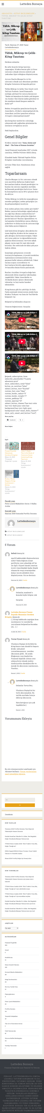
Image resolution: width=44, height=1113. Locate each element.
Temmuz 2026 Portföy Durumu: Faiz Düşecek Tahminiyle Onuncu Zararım (19, 830)
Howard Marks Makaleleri (13, 972)
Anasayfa (7, 13)
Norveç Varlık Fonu (11, 987)
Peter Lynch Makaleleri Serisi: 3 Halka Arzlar (20, 505)
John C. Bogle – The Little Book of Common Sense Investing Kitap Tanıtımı (27, 455)
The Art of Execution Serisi (13, 1024)
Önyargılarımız (10, 994)
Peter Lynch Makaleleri (12, 1001)
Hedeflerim (9, 957)
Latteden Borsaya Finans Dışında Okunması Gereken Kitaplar (19, 614)
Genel (7, 950)
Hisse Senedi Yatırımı (12, 965)
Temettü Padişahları (11, 1016)
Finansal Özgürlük (11, 943)
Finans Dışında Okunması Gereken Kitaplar (11, 453)
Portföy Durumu (10, 1009)
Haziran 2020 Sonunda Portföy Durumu (21, 513)
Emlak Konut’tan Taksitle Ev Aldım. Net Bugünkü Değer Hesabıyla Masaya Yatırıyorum (20, 837)
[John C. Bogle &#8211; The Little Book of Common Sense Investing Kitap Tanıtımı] (28, 446)
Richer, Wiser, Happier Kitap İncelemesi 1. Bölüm (10, 482)
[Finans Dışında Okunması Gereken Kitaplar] (12, 446)
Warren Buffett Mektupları (13, 1038)
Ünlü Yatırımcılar (10, 1031)
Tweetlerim (9, 814)
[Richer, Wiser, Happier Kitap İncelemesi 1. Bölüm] (12, 474)
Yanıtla (25, 580)
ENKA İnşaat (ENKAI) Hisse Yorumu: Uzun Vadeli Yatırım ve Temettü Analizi (21, 852)
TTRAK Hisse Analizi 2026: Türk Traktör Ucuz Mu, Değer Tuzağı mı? (21, 845)
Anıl (33, 911)
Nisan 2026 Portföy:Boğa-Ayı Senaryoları (18, 858)
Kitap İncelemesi (15, 535)
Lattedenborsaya (12, 47)
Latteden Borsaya (31, 4)
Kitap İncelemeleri (24, 13)
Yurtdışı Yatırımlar (11, 1046)
